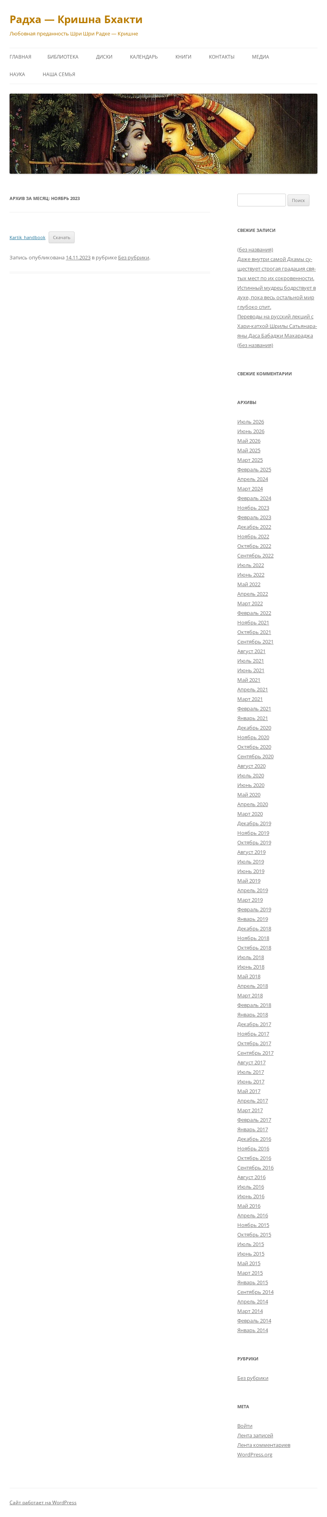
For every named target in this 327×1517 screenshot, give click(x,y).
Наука (17, 74)
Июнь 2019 (250, 871)
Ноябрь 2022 (253, 536)
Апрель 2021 (252, 689)
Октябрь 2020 (254, 746)
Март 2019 (250, 899)
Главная (21, 56)
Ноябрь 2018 (253, 938)
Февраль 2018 (254, 1005)
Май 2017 (248, 1091)
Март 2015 (250, 1272)
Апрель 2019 (252, 890)
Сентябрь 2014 (255, 1291)
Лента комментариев (263, 1444)
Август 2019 (251, 852)
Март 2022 (250, 603)
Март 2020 (250, 813)
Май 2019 (248, 880)
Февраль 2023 (254, 517)
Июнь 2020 (250, 785)
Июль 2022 (250, 565)
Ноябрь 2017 (253, 1033)
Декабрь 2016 (254, 1138)
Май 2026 (248, 440)
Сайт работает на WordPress (43, 1502)
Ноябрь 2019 (253, 832)
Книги (183, 56)
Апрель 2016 (252, 1215)
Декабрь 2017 (254, 1024)
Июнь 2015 (250, 1253)
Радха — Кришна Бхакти (76, 19)
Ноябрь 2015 (253, 1225)
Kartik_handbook (27, 237)
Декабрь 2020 (254, 727)
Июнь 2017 (250, 1081)
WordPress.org (254, 1454)
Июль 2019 (250, 861)
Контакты (221, 56)
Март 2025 (250, 459)
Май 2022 (248, 584)
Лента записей (255, 1435)
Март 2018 (250, 995)
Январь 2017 (252, 1129)
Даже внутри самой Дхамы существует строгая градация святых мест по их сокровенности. (276, 268)
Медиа (260, 56)
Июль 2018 (250, 957)
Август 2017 (251, 1062)
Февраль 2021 (254, 708)
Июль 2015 (250, 1244)
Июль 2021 (250, 660)
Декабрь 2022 (254, 526)
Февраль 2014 (254, 1320)
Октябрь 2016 (254, 1158)
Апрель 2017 (252, 1100)
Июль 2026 (250, 421)
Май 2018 (248, 976)
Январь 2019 (252, 918)
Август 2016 (251, 1177)
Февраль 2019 (254, 909)
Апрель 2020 (252, 804)
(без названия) (255, 249)
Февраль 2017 (254, 1119)
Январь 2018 (252, 1014)
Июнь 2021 (250, 670)
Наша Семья (59, 74)
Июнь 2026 (250, 431)
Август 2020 (251, 765)
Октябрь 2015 (254, 1234)
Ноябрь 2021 (253, 622)
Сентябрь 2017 (255, 1052)
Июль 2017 (250, 1071)
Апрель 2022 (252, 593)
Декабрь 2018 (254, 928)
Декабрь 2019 (254, 823)
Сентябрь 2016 (255, 1167)
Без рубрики (133, 257)
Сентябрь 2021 (255, 641)
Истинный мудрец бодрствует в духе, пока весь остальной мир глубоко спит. (276, 297)
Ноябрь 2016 (253, 1148)
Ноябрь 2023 (253, 507)
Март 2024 (250, 488)
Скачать (61, 237)
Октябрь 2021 (254, 632)
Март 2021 (250, 699)
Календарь (144, 56)
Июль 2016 (250, 1186)
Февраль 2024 (254, 498)
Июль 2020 (250, 775)
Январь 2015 (252, 1282)
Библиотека (63, 56)
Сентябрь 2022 (255, 555)
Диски (104, 56)
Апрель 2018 (252, 985)
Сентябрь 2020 (255, 756)
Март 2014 (250, 1311)
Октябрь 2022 (254, 545)
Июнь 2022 (250, 574)
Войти (244, 1425)
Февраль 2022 (254, 612)
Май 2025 (248, 450)
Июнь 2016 (250, 1196)
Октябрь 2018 (254, 947)
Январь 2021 (252, 718)
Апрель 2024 (252, 479)
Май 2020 (248, 794)
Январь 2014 (252, 1330)
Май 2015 (248, 1263)
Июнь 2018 (250, 966)
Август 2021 (251, 651)
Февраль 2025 (254, 469)
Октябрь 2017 (254, 1043)
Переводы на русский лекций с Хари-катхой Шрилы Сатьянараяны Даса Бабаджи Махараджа (277, 326)
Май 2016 (248, 1205)
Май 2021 (248, 679)
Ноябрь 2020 (253, 737)
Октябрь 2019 (254, 842)
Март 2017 (250, 1110)
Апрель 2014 (252, 1301)
